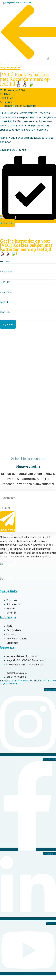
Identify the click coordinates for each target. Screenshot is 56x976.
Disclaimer (23, 681)
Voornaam (4, 493)
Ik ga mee (7, 324)
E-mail (3, 503)
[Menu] (49, 6)
